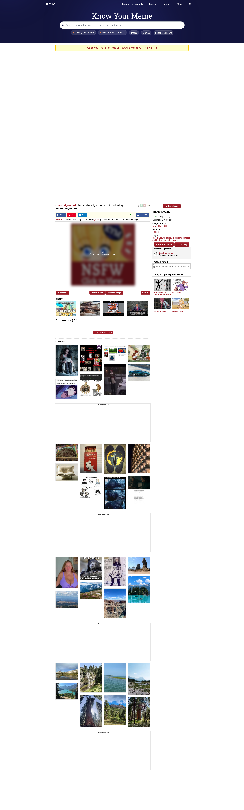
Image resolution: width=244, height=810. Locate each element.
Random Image (114, 293)
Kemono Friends (178, 311)
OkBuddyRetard (65, 205)
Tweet (83, 215)
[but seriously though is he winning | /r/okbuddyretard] (102, 255)
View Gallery (97, 293)
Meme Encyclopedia (132, 4)
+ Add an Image (171, 206)
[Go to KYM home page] (51, 4)
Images (134, 33)
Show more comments (103, 332)
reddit (155, 238)
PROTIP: (59, 220)
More (179, 4)
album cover (173, 240)
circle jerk (177, 238)
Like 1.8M (143, 215)
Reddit (155, 232)
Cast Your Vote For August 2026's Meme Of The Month (122, 47)
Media (152, 4)
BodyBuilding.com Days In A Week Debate (162, 293)
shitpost (186, 238)
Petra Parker (176, 292)
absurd (162, 238)
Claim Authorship (164, 244)
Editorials (166, 4)
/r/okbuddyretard (159, 240)
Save (72, 215)
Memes (146, 33)
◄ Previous (62, 293)
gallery (96, 220)
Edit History (182, 244)
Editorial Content (163, 33)
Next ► (145, 293)
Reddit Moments (166, 253)
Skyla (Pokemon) (160, 311)
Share (62, 215)
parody (169, 238)
